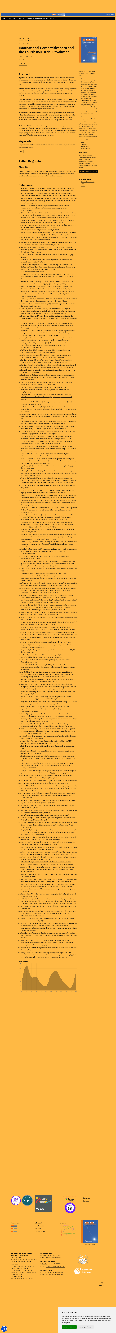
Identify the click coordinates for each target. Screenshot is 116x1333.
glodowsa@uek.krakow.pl (55, 1267)
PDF (21, 151)
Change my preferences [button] (85, 1327)
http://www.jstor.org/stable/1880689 (32, 916)
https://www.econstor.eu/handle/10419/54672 (55, 217)
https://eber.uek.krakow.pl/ (27, 1259)
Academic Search (85, 149)
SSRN (82, 142)
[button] (12, 18)
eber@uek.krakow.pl (23, 1261)
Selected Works (85, 146)
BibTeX (83, 186)
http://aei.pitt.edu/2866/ (32, 372)
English (86, 1201)
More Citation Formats (88, 171)
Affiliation (23, 64)
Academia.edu (84, 144)
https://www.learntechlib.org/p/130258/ (57, 957)
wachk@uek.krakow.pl (54, 1257)
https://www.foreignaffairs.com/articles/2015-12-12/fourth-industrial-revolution (46, 862)
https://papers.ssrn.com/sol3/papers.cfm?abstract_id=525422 (40, 230)
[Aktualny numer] (89, 1231)
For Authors (39, 1228)
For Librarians (40, 1231)
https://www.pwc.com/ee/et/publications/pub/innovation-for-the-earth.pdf (44, 815)
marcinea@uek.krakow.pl (55, 1274)
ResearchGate (84, 140)
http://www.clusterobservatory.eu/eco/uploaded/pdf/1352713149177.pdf (43, 610)
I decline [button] (72, 1327)
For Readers (39, 1226)
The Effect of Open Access (88, 132)
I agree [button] (65, 1327)
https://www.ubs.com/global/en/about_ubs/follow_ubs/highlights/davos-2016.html (50, 903)
